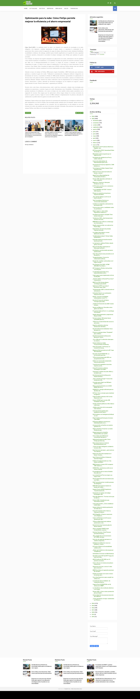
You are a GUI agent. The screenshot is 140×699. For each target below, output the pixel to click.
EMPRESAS (28, 112)
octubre (95, 125)
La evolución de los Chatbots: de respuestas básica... (101, 581)
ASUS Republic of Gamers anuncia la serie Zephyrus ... (102, 515)
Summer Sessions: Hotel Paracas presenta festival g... (102, 533)
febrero (95, 142)
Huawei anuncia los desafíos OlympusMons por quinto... (100, 433)
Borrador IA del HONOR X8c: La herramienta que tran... (101, 354)
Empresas (50, 8)
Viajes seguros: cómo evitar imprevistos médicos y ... (100, 211)
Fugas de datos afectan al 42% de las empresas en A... (102, 397)
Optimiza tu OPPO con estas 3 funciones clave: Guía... (101, 286)
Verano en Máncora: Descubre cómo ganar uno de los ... (102, 308)
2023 (93, 605)
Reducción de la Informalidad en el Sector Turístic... (102, 454)
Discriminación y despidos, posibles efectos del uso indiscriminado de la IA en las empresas (105, 673)
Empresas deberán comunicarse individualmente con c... (101, 422)
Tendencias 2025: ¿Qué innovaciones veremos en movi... (103, 218)
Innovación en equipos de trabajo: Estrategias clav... (102, 493)
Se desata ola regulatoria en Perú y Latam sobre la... (102, 158)
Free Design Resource (76, 689)
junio (94, 133)
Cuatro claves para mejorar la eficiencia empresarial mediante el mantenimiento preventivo (74, 134)
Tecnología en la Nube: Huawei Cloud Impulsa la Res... (103, 169)
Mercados (58, 8)
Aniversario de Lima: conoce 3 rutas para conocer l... (102, 567)
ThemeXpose (67, 689)
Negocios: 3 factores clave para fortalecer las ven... (101, 183)
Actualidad (33, 8)
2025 (93, 118)
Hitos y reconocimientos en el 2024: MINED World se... (102, 386)
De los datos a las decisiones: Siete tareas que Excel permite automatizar (106, 29)
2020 (93, 612)
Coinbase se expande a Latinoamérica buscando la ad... (103, 204)
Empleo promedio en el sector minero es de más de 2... (103, 574)
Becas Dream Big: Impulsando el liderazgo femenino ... (101, 247)
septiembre (96, 127)
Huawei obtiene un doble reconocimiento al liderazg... (101, 343)
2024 (93, 603)
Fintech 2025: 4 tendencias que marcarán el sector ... (101, 500)
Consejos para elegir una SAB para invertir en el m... (102, 383)
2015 (93, 616)
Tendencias (74, 8)
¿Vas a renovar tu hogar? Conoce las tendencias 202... (102, 379)
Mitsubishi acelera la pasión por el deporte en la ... (102, 154)
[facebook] (108, 3)
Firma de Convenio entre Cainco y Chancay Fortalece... (102, 511)
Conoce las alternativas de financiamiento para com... (100, 161)
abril (94, 138)
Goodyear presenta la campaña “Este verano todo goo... (103, 215)
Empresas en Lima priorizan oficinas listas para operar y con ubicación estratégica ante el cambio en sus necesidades (105, 38)
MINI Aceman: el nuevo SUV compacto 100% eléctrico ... (103, 465)
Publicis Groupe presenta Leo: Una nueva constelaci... (102, 461)
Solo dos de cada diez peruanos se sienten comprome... (102, 540)
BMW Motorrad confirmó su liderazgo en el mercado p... (103, 222)
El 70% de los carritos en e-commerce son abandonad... (103, 186)
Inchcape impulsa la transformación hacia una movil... (102, 240)
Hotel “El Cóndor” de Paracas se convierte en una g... (101, 347)
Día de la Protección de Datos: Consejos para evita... (101, 301)
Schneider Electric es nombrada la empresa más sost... (102, 293)
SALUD (66, 8)
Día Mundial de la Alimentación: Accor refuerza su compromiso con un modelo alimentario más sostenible (105, 680)
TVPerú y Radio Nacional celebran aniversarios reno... (102, 522)
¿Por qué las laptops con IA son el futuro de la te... (102, 197)
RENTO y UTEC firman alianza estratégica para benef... (100, 283)
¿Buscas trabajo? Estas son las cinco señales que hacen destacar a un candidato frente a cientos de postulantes (53, 134)
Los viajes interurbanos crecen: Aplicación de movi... (101, 233)
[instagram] (110, 3)
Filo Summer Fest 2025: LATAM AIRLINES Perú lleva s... (101, 265)
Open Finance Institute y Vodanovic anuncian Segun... (102, 458)
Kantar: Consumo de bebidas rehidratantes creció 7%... (100, 297)
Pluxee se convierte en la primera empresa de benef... (102, 194)
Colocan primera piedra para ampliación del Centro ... (100, 411)
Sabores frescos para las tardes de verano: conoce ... (102, 172)
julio (94, 131)
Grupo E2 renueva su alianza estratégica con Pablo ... (100, 368)
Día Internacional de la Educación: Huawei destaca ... (102, 376)
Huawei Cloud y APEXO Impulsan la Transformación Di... (102, 490)
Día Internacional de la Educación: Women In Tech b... (102, 336)
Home (25, 8)
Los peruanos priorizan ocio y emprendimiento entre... (101, 272)
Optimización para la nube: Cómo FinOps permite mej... (102, 440)
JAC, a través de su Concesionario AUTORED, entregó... (102, 536)
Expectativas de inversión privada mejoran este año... (102, 229)
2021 (93, 610)
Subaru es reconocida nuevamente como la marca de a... (102, 361)
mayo (94, 136)
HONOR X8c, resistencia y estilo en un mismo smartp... (103, 468)
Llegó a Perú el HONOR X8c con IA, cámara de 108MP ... (102, 585)
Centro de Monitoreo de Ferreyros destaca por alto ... (102, 518)
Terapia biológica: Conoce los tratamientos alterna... (101, 258)
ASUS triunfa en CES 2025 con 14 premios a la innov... (101, 560)
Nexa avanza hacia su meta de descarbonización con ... (101, 443)
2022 (93, 607)
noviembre (96, 122)
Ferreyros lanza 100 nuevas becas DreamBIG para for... (102, 318)
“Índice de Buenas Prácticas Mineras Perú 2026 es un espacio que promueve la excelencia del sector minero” (33, 134)
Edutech (42, 8)
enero (94, 145)
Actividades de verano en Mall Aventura (103, 553)
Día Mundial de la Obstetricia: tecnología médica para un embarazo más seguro (106, 22)
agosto (95, 129)
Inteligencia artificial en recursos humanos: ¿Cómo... (101, 543)
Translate (101, 54)
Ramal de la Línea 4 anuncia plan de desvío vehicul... (102, 525)
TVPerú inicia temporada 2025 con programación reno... (102, 358)
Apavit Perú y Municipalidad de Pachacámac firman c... (101, 176)
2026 (93, 116)
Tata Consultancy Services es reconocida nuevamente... (101, 201)
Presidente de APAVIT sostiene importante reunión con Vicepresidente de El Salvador (106, 666)
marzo (95, 140)
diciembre (96, 120)
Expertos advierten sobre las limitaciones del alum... (100, 326)
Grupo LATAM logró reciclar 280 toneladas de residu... (101, 401)
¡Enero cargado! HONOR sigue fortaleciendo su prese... (101, 529)
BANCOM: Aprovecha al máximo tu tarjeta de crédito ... (102, 486)
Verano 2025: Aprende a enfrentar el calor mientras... (102, 179)
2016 (93, 614)
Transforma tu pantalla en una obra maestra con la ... (102, 365)
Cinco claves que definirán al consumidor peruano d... (100, 436)
